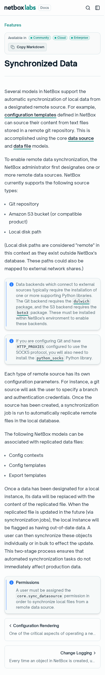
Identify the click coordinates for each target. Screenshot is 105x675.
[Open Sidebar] (97, 8)
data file (22, 146)
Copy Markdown (30, 47)
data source (81, 138)
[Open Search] (88, 8)
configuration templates (30, 115)
